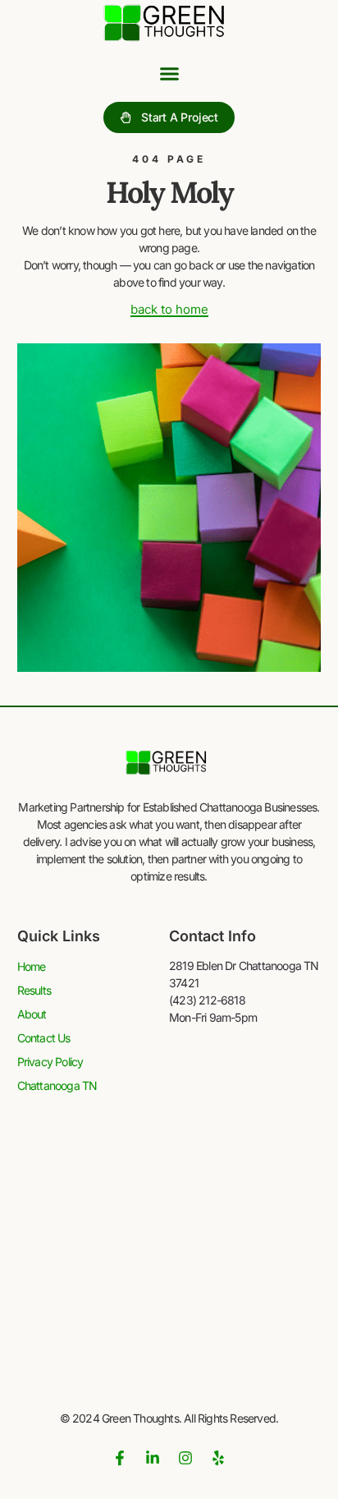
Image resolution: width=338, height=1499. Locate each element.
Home (31, 966)
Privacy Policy (50, 1062)
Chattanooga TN (57, 1085)
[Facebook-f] (119, 1458)
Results (34, 990)
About (32, 1014)
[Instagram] (185, 1458)
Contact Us (44, 1038)
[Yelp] (218, 1458)
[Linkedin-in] (152, 1458)
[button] (169, 74)
